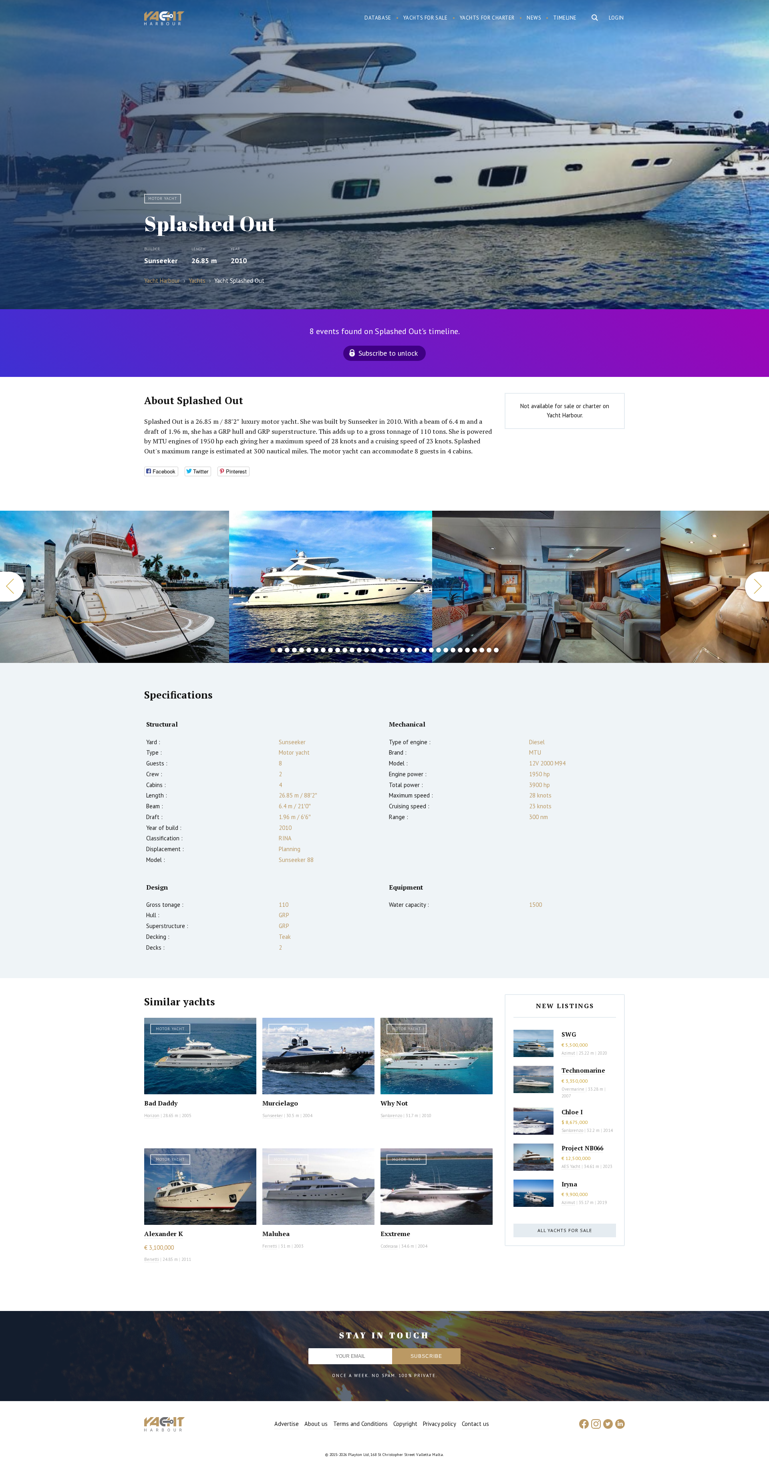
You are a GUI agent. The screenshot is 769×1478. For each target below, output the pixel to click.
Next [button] (757, 587)
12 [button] (352, 650)
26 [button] (453, 650)
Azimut (568, 1053)
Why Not (394, 1103)
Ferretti (269, 1246)
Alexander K (163, 1233)
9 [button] (330, 650)
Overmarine (574, 1089)
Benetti (151, 1259)
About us (316, 1424)
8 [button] (323, 650)
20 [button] (409, 650)
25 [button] (445, 650)
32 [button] (496, 650)
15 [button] (373, 650)
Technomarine (583, 1070)
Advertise (286, 1424)
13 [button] (359, 650)
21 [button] (417, 650)
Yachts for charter (487, 17)
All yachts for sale (564, 1230)
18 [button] (395, 650)
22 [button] (424, 650)
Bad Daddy (160, 1103)
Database (377, 17)
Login (616, 17)
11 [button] (344, 650)
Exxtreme (395, 1233)
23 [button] (431, 650)
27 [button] (460, 650)
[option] (114, 587)
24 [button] (438, 650)
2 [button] (280, 650)
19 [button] (402, 650)
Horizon (151, 1115)
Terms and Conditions (360, 1424)
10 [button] (337, 650)
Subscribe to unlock (388, 353)
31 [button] (489, 650)
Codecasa (389, 1246)
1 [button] (272, 650)
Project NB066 (582, 1148)
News (534, 17)
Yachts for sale (425, 17)
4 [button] (294, 650)
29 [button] (474, 650)
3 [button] (287, 650)
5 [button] (301, 650)
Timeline (565, 17)
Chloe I (572, 1112)
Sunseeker (160, 260)
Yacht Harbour (164, 19)
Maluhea (276, 1233)
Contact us (475, 1424)
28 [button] (467, 650)
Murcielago (280, 1103)
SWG (569, 1034)
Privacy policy (439, 1424)
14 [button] (366, 650)
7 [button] (316, 650)
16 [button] (380, 650)
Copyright (405, 1424)
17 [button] (388, 650)
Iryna (569, 1184)
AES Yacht (571, 1166)
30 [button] (481, 650)
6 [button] (308, 650)
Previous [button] (12, 587)
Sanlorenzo (391, 1115)
